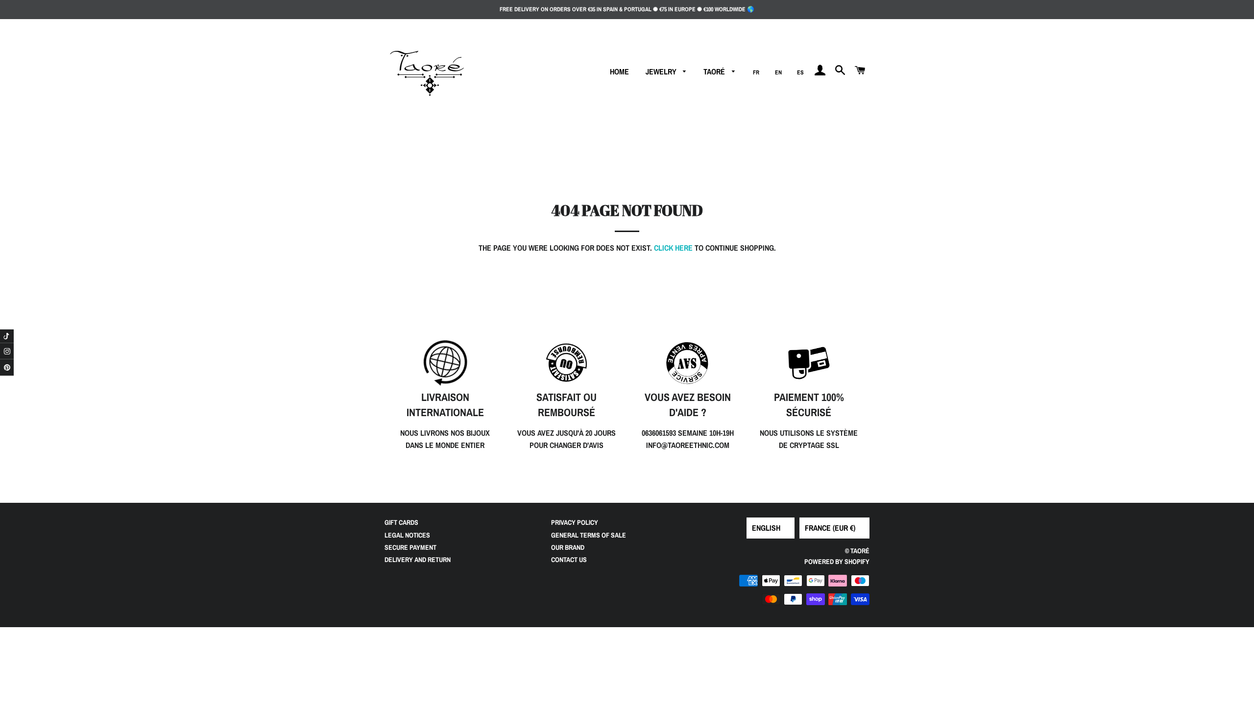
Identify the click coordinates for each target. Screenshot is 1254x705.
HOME (619, 71)
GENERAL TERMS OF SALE (588, 535)
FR (756, 72)
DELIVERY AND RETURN (418, 559)
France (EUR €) (830, 527)
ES (800, 72)
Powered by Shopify (836, 561)
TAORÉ (715, 71)
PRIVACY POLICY (574, 522)
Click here (673, 247)
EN (778, 72)
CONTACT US (569, 559)
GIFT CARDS (401, 522)
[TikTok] (7, 336)
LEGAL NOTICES (407, 535)
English (766, 527)
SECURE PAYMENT (410, 547)
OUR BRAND (567, 547)
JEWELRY (662, 71)
